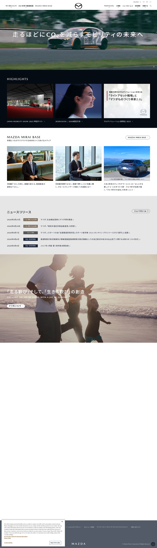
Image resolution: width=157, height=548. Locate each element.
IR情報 (118, 6)
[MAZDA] (78, 6)
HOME (150, 2)
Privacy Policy (7, 538)
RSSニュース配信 (89, 527)
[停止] (153, 66)
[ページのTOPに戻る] (153, 544)
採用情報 (137, 6)
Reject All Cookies (55, 542)
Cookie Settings (8, 542)
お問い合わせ (135, 527)
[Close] (62, 522)
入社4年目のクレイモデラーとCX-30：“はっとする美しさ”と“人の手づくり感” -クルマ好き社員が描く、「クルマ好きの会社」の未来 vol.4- (123, 187)
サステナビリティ (109, 6)
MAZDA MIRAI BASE (43, 6)
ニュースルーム (127, 6)
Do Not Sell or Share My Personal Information (111, 527)
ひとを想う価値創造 (26, 6)
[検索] (151, 6)
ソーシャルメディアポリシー (73, 527)
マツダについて (11, 6)
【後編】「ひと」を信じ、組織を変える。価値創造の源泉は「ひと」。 (26, 185)
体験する (145, 6)
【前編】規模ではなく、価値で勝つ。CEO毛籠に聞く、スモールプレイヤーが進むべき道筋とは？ (74, 185)
